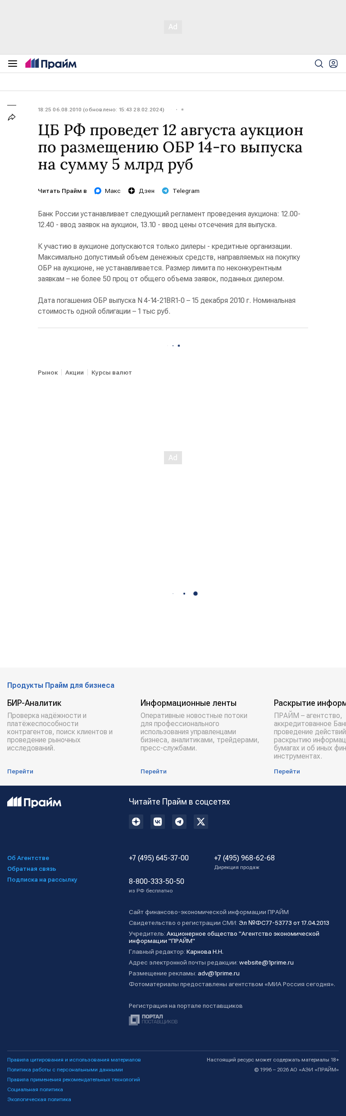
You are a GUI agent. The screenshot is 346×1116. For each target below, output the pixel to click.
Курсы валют (111, 372)
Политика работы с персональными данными (65, 1069)
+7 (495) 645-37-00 (159, 858)
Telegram (186, 190)
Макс (113, 190)
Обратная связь (31, 868)
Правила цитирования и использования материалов (74, 1060)
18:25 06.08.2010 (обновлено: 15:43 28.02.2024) (101, 109)
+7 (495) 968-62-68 (244, 862)
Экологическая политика (39, 1099)
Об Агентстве (28, 857)
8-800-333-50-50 (156, 886)
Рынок (48, 372)
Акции (74, 372)
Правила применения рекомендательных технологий (73, 1079)
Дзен (147, 190)
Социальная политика (35, 1089)
